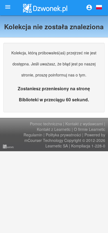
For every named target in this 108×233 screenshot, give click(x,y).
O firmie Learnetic (89, 129)
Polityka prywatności (63, 134)
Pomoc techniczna (46, 123)
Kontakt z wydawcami (84, 123)
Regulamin (33, 134)
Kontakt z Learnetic (54, 129)
